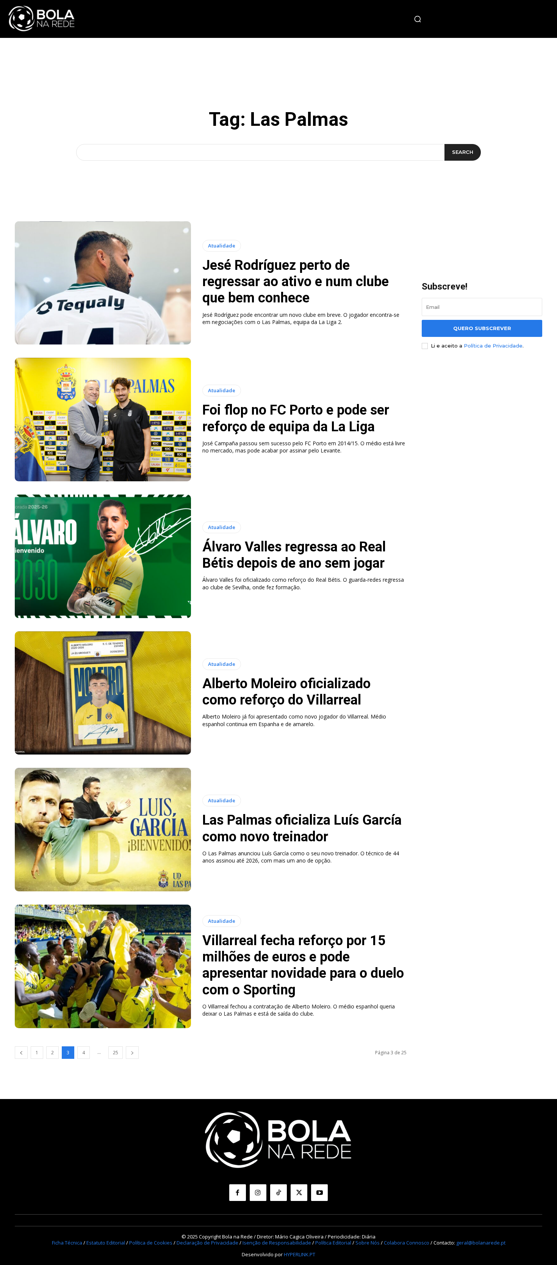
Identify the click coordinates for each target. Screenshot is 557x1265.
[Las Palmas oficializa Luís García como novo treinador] (103, 829)
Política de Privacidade (493, 346)
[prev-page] (21, 1052)
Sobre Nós (367, 1242)
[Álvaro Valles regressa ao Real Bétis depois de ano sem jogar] (103, 556)
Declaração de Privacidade (207, 1242)
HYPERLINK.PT (299, 1254)
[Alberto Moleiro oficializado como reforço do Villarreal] (103, 693)
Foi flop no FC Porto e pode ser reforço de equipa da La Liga (295, 418)
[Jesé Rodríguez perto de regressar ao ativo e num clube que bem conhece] (103, 283)
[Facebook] (237, 1192)
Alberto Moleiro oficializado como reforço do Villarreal (286, 692)
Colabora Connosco (406, 1242)
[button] (417, 19)
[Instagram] (258, 1192)
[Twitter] (299, 1192)
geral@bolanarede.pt (480, 1242)
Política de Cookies (150, 1242)
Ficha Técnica (67, 1242)
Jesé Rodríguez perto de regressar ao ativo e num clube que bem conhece (295, 281)
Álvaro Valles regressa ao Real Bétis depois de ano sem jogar (294, 555)
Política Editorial (333, 1242)
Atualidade (221, 245)
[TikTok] (278, 1192)
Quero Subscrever (482, 328)
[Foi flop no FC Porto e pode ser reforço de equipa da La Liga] (103, 419)
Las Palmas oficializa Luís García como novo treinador (302, 828)
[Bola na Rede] (42, 19)
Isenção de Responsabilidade (277, 1242)
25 (115, 1052)
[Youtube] (319, 1192)
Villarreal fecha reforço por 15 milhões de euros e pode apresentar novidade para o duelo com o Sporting (303, 965)
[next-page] (132, 1052)
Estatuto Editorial (105, 1242)
